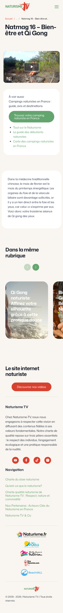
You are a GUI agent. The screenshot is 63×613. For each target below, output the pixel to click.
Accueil (8, 18)
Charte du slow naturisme (22, 479)
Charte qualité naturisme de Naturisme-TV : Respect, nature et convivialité (27, 495)
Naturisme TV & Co (18, 515)
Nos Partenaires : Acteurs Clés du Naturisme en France (27, 507)
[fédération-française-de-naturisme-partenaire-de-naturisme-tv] (31, 553)
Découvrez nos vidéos (31, 387)
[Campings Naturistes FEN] (31, 534)
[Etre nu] (31, 563)
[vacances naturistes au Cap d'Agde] (31, 544)
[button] (35, 267)
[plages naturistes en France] (31, 572)
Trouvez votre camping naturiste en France (29, 116)
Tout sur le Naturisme (27, 127)
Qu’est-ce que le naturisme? (23, 486)
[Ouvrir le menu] (56, 6)
